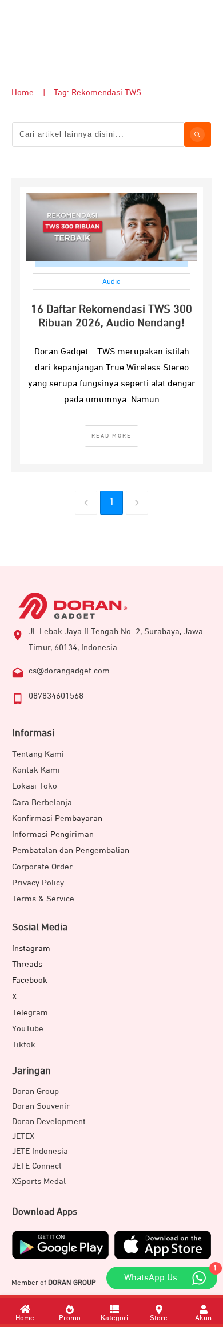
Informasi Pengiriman (53, 834)
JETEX (23, 1136)
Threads (27, 964)
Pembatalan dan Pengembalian (70, 850)
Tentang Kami (38, 754)
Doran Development (49, 1121)
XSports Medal (39, 1181)
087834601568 (56, 696)
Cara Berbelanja (42, 802)
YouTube (27, 1028)
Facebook (29, 980)
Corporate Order (42, 867)
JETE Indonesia (40, 1151)
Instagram (31, 948)
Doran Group (35, 1091)
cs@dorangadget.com (69, 671)
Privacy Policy (38, 883)
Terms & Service (43, 899)
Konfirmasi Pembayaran (57, 818)
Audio (111, 281)
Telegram (30, 1012)
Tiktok (23, 1044)
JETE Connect (37, 1166)
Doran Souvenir (41, 1106)
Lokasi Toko (34, 786)
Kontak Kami (36, 770)
